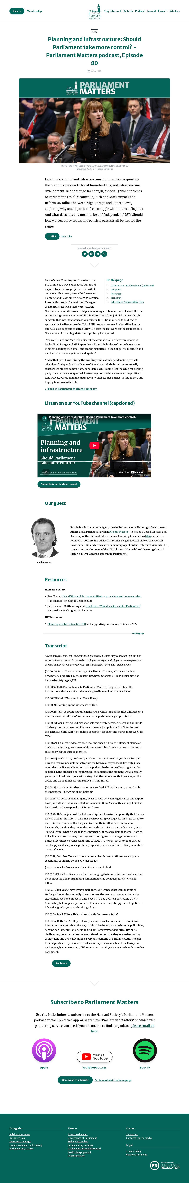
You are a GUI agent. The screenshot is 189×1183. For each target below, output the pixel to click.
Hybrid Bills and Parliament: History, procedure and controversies (101, 596)
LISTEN (52, 236)
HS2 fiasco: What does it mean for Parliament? (113, 606)
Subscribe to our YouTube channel (59, 484)
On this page (138, 633)
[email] (98, 254)
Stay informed (112, 11)
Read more (61, 963)
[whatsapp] (104, 254)
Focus (161, 11)
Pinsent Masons (118, 531)
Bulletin (128, 11)
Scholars (175, 11)
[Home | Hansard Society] (94, 11)
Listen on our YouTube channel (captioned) (132, 285)
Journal (151, 11)
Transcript (116, 298)
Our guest (116, 289)
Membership (34, 11)
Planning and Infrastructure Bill (67, 624)
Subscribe (66, 236)
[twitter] (85, 254)
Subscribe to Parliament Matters (127, 302)
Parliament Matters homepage (112, 1080)
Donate (17, 11)
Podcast (140, 11)
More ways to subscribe (75, 1080)
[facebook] (91, 254)
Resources (116, 293)
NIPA (148, 536)
